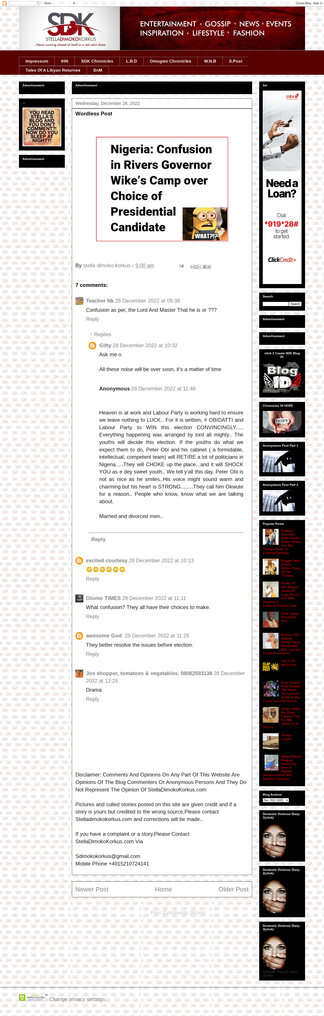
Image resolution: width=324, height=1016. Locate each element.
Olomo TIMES (103, 598)
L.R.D (131, 61)
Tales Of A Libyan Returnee (53, 70)
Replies (102, 334)
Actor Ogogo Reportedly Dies (290, 617)
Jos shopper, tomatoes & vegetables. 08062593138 (149, 673)
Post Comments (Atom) (178, 913)
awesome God (104, 636)
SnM (97, 70)
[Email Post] (181, 265)
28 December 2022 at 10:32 (145, 345)
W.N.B (210, 61)
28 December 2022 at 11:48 (163, 389)
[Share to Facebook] (205, 267)
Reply (92, 319)
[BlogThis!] (196, 267)
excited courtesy (106, 560)
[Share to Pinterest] (209, 267)
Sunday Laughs (286, 737)
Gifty (105, 345)
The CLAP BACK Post (288, 663)
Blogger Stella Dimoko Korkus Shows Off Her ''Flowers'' (291, 568)
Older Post (233, 889)
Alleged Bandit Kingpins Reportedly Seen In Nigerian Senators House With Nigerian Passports (282, 767)
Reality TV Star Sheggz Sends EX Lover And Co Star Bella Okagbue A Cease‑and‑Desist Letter (281, 594)
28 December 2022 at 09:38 (147, 301)
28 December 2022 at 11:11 (154, 598)
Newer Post (91, 889)
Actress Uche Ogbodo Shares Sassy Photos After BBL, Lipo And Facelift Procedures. (282, 644)
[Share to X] (201, 267)
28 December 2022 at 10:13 (161, 560)
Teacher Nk (100, 301)
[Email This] (192, 267)
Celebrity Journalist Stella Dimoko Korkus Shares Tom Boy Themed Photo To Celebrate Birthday (282, 542)
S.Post (235, 61)
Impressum (37, 61)
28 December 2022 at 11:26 (157, 636)
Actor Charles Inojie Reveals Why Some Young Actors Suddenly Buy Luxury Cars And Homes (282, 692)
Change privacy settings (77, 999)
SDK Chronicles (97, 61)
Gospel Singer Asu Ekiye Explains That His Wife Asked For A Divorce (282, 718)
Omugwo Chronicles (170, 61)
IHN (64, 61)
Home (163, 889)
